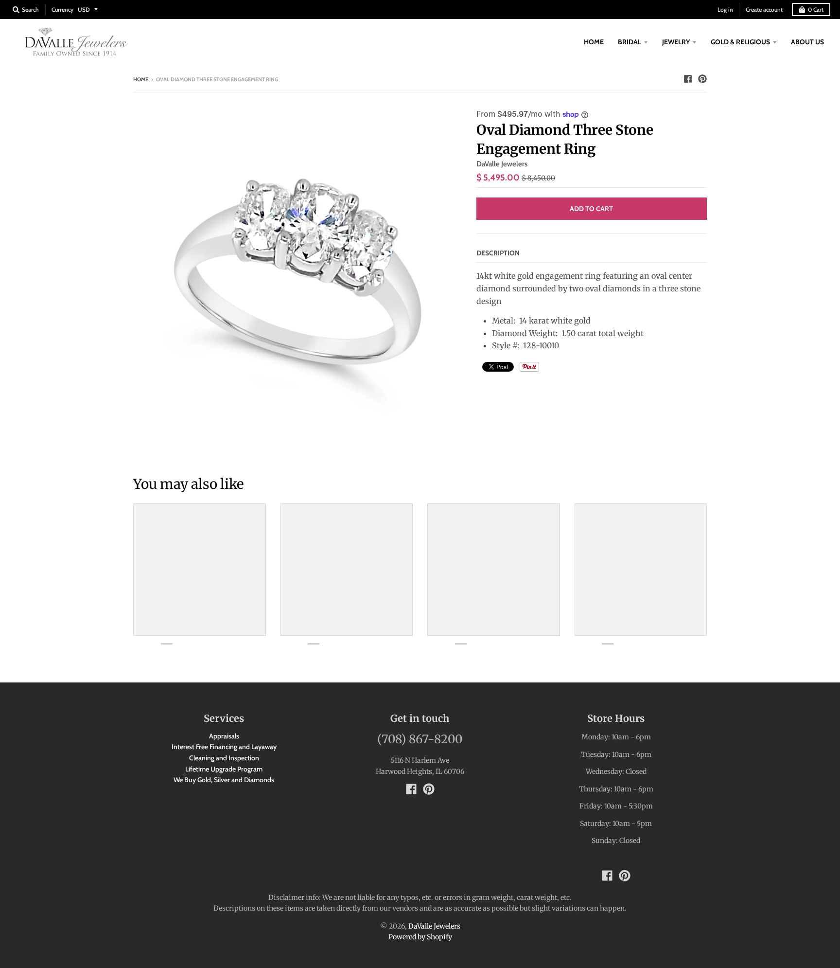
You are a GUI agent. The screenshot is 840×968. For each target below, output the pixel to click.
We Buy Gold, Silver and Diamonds (224, 779)
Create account (764, 9)
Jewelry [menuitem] (676, 41)
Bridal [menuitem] (629, 41)
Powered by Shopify (420, 936)
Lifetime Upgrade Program (223, 769)
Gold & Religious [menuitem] (740, 41)
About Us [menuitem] (807, 41)
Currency (62, 9)
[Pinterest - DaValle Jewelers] (702, 78)
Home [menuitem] (594, 41)
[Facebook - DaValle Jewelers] (687, 78)
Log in (725, 9)
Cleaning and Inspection (224, 757)
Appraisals (224, 736)
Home (140, 79)
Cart (815, 9)
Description (498, 253)
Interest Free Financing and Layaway (224, 746)
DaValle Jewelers (501, 164)
